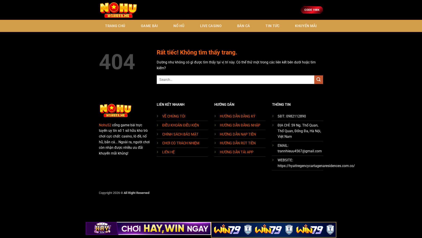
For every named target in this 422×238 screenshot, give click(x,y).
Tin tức (272, 26)
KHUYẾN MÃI (306, 26)
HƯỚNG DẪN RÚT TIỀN (238, 143)
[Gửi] (318, 79)
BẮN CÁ (243, 26)
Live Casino (211, 26)
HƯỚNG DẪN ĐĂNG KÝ (237, 116)
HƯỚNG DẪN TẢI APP (236, 152)
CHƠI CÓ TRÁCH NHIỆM (180, 143)
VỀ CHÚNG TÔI (173, 116)
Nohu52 (105, 125)
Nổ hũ (178, 26)
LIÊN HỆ (168, 152)
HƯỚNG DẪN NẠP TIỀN (238, 134)
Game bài (149, 26)
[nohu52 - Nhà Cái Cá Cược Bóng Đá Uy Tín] (121, 10)
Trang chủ (115, 26)
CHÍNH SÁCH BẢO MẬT (180, 134)
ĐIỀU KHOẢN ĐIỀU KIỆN (180, 125)
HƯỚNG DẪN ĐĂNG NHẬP (240, 125)
